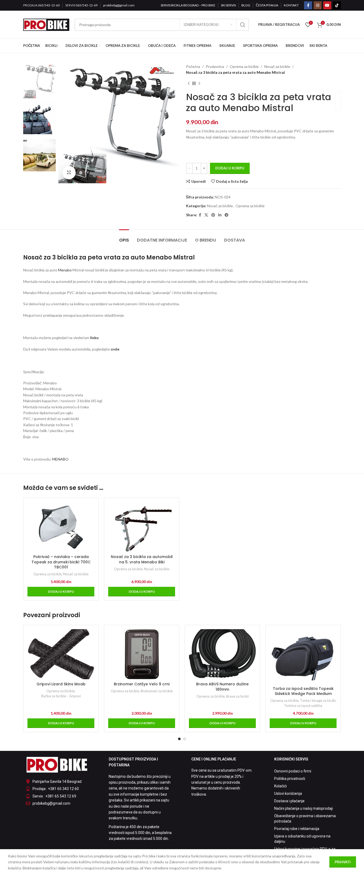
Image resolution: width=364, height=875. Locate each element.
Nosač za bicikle (277, 66)
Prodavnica (215, 66)
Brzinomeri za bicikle (157, 691)
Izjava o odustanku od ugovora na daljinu (302, 839)
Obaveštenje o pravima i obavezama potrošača (305, 818)
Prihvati (343, 862)
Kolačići (280, 786)
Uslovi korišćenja (288, 793)
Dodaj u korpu (229, 168)
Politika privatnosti (289, 778)
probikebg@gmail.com (119, 5)
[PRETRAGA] (243, 25)
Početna (193, 66)
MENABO (60, 459)
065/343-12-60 (49, 5)
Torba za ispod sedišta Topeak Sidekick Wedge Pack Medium (303, 691)
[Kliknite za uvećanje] (69, 172)
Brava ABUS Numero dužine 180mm (222, 686)
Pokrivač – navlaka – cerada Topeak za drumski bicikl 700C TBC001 (61, 562)
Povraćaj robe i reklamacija (296, 829)
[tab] (124, 237)
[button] (60, 591)
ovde (115, 349)
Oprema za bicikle (244, 66)
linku (94, 337)
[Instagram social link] (318, 5)
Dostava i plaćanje (289, 801)
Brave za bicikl (237, 696)
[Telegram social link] (226, 215)
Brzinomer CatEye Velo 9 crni (141, 684)
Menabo (64, 270)
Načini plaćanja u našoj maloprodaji (303, 808)
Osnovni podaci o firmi (292, 771)
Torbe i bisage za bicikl (317, 700)
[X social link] (206, 215)
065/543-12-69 (87, 5)
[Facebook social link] (308, 5)
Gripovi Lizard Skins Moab (61, 684)
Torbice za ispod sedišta (303, 705)
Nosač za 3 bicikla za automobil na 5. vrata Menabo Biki (142, 559)
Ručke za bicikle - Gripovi (61, 696)
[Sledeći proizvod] (199, 83)
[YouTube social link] (327, 5)
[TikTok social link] (337, 5)
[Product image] (141, 527)
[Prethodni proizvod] (188, 83)
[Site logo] (46, 24)
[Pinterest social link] (213, 215)
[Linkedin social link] (220, 215)
